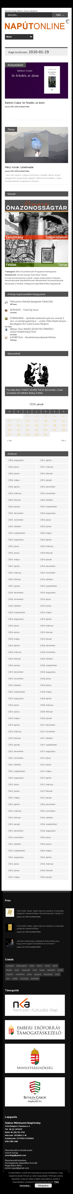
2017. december (47, 725)
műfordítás (20, 974)
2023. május (14, 718)
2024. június (14, 632)
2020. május (46, 533)
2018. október (46, 658)
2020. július (45, 519)
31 (45, 434)
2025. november (15, 519)
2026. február (14, 500)
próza (29, 974)
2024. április (14, 645)
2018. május (46, 691)
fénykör (9, 970)
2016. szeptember (48, 824)
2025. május (14, 559)
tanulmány (48, 974)
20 (9, 430)
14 (18, 425)
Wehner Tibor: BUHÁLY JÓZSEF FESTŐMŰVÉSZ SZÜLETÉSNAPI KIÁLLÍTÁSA (31, 330)
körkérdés (51, 970)
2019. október (46, 579)
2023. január (14, 744)
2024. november (15, 599)
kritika (42, 970)
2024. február (14, 658)
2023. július (13, 705)
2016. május (46, 850)
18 (54, 425)
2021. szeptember (16, 850)
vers (8, 978)
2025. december (15, 513)
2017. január (46, 797)
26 (63, 430)
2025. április (14, 566)
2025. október (14, 526)
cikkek (32, 966)
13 (9, 425)
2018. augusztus (48, 672)
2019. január (46, 639)
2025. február (14, 579)
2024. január (14, 665)
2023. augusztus (16, 698)
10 (45, 420)
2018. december (47, 645)
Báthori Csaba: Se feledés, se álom (25, 102)
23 (36, 430)
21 (18, 430)
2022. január (14, 824)
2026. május (14, 480)
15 (27, 425)
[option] (36, 377)
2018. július (45, 678)
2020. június (45, 526)
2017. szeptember (48, 744)
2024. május (14, 639)
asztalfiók (10, 966)
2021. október (14, 844)
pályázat (37, 974)
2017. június (45, 764)
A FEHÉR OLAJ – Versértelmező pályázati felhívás (33, 337)
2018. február (46, 711)
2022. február (14, 817)
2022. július (13, 784)
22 (27, 430)
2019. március (46, 625)
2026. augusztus (16, 460)
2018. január (46, 718)
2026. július (13, 467)
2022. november (15, 758)
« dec (9, 440)
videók (14, 978)
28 (18, 434)
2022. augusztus (16, 777)
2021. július (13, 864)
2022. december (15, 751)
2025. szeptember (16, 533)
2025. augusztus (16, 539)
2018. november (47, 652)
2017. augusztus (47, 751)
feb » (63, 440)
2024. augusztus (16, 619)
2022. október (14, 764)
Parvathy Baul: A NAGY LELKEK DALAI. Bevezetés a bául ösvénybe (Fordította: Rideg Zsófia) (35, 391)
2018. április (46, 698)
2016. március (46, 864)
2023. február (14, 738)
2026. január (14, 506)
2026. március (14, 493)
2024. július (13, 625)
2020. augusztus (48, 513)
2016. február (46, 870)
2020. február (46, 553)
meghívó (9, 974)
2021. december (15, 830)
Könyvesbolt (15, 65)
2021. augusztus (16, 857)
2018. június (45, 685)
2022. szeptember (16, 771)
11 (54, 420)
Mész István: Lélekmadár (19, 167)
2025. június (14, 553)
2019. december (47, 566)
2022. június (14, 791)
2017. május (45, 771)
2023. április (14, 725)
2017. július (45, 758)
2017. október (46, 738)
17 (45, 425)
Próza (11, 129)
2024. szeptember (16, 612)
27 (9, 434)
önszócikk (35, 978)
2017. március (46, 784)
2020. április (46, 539)
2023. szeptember (16, 691)
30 (36, 434)
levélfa (60, 970)
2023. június (14, 711)
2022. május (14, 797)
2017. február (46, 791)
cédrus (39, 966)
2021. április (46, 460)
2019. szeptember (48, 586)
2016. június (45, 844)
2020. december (47, 486)
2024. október (14, 605)
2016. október (46, 817)
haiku (17, 970)
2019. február (46, 632)
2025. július (13, 546)
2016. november (47, 811)
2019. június (45, 605)
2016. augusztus (48, 830)
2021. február (46, 473)
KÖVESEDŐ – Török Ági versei (24, 309)
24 (45, 430)
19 (63, 425)
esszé (55, 966)
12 (63, 420)
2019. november (47, 572)
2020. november (47, 493)
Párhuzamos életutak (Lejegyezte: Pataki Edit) (31, 301)
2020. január (46, 559)
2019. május (46, 612)
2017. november (47, 731)
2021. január (46, 480)
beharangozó (22, 966)
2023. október (14, 685)
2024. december (15, 592)
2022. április (14, 804)
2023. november (15, 678)
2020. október (46, 500)
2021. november (15, 837)
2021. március (46, 467)
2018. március (46, 705)
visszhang (24, 978)
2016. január (46, 877)
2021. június (14, 870)
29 (27, 434)
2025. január (14, 586)
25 (54, 430)
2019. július (45, 599)
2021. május (14, 877)
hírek (35, 970)
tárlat (57, 974)
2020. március (46, 546)
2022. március (14, 811)
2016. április (46, 857)
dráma (47, 966)
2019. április (46, 619)
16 (36, 425)
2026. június (14, 473)
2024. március (14, 652)
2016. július (45, 837)
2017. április (45, 777)
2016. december (47, 804)
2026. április (14, 486)
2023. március (14, 731)
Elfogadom (43, 1185)
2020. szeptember (48, 506)
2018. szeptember (48, 665)
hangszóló (26, 970)
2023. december (15, 672)
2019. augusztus (48, 592)
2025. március (14, 572)
